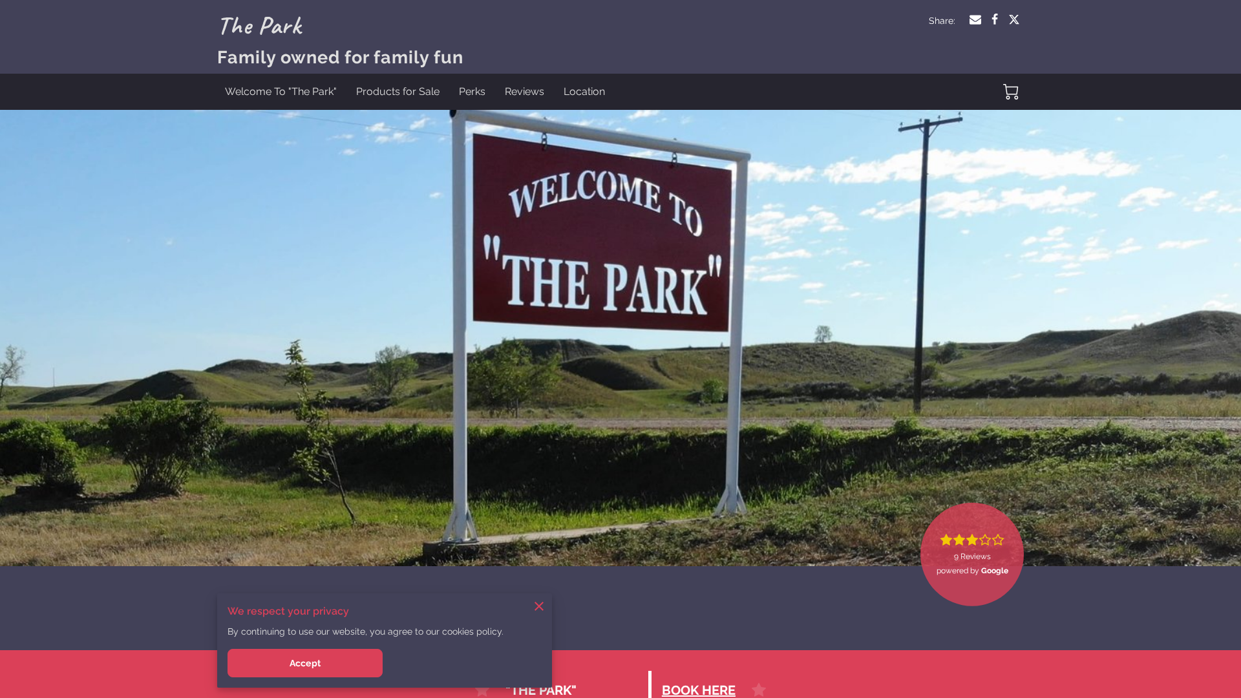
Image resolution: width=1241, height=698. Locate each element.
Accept (305, 663)
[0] (1011, 92)
